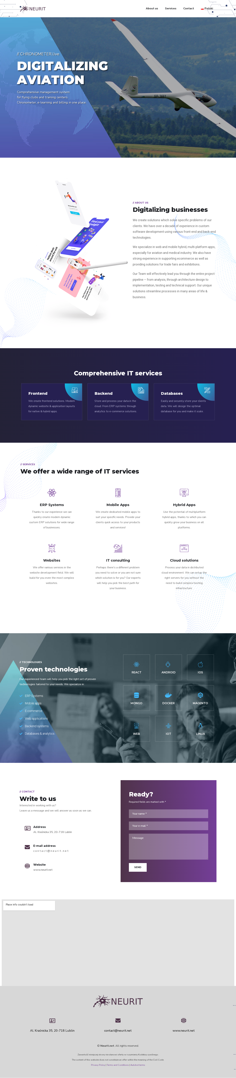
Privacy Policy (98, 1065)
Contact (188, 8)
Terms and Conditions (118, 1065)
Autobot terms (137, 1065)
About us (152, 8)
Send (137, 867)
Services (170, 8)
